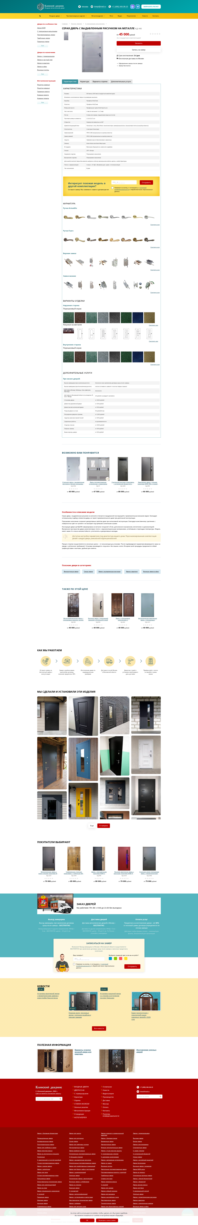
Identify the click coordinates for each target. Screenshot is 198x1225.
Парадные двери (43, 41)
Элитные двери (138, 1194)
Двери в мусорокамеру (140, 1144)
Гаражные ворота (43, 91)
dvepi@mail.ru (145, 1091)
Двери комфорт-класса (77, 1151)
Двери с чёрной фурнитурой (142, 1178)
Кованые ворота (43, 95)
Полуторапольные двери (45, 1144)
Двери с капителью (43, 1169)
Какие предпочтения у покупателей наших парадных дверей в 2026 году (141, 1016)
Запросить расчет (151, 7)
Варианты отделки (100, 82)
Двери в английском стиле (110, 1197)
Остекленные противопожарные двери (82, 1154)
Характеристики (70, 82)
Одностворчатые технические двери (49, 1182)
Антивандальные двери (45, 1141)
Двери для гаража (107, 1188)
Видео (120, 16)
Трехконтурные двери (108, 1203)
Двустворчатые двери (108, 1200)
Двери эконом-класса (140, 1185)
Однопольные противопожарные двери (82, 1163)
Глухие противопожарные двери (48, 1163)
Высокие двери (138, 1138)
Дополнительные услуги (121, 82)
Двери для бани (138, 1188)
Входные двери (54, 16)
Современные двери (44, 1206)
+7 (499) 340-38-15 (146, 1087)
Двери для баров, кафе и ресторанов (81, 1169)
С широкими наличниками (110, 1157)
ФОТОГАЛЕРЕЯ (80, 1117)
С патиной (40, 1194)
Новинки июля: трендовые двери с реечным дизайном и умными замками (80, 1015)
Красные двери (74, 1188)
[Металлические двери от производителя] (49, 1087)
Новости (145, 16)
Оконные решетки (81, 1107)
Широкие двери (42, 1200)
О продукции (79, 1114)
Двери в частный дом (44, 60)
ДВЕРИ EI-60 (79, 1090)
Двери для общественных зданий (112, 1206)
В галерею (103, 826)
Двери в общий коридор (109, 1191)
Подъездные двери (43, 1178)
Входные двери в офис (151, 571)
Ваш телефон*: (78, 955)
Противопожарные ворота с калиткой (113, 1172)
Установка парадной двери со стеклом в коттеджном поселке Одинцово (110, 996)
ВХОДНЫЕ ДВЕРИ (81, 1087)
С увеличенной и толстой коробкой (49, 1160)
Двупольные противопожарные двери (114, 1169)
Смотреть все (155, 224)
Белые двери (137, 1141)
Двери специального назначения (48, 1191)
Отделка (77, 1100)
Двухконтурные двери (71, 571)
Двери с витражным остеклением (112, 1160)
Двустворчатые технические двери (81, 1200)
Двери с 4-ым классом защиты (111, 1151)
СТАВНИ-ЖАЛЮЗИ (81, 1104)
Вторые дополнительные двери (111, 1147)
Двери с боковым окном (109, 1138)
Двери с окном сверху (44, 1166)
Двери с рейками (75, 1203)
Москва (85, 7)
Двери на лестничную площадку (48, 1154)
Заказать (138, 43)
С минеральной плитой (141, 1191)
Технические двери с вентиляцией (81, 1178)
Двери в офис (42, 66)
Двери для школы (75, 1133)
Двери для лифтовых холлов (79, 1144)
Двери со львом (106, 1163)
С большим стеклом (76, 1157)
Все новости (99, 1028)
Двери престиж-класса (44, 1151)
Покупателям (131, 16)
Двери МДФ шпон (139, 1169)
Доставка (106, 1100)
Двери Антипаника (139, 1163)
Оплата (105, 1107)
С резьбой (104, 1185)
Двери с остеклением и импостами (81, 1197)
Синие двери (73, 1141)
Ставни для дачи (106, 1178)
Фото (111, 16)
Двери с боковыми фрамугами (47, 1133)
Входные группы (43, 70)
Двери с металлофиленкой (78, 1194)
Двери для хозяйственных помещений (82, 1166)
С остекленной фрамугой (141, 1154)
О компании (107, 1087)
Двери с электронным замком (143, 1203)
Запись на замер (138, 50)
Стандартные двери (140, 1147)
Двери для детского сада (77, 1206)
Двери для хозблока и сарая (46, 1147)
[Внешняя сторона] (92, 52)
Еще (42, 45)
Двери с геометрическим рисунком (145, 1197)
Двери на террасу (139, 1172)
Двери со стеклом (75, 1185)
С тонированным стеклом (109, 1154)
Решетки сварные (43, 85)
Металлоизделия (97, 16)
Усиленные (41, 1157)
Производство (108, 1097)
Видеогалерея (108, 1094)
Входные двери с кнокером (142, 1166)
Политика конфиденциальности (111, 1115)
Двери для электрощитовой (46, 1185)
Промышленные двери (45, 1138)
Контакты (156, 16)
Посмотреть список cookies (107, 1220)
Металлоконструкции (82, 1111)
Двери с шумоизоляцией (77, 1172)
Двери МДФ (41, 28)
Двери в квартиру (43, 63)
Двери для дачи (42, 1172)
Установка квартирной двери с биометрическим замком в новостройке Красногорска (48, 996)
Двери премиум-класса (109, 1182)
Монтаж (106, 1104)
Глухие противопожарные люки (47, 1175)
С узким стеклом (138, 1151)
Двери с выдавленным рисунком (109, 571)
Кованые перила (43, 98)
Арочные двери (42, 1203)
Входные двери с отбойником (79, 1182)
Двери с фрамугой (139, 1182)
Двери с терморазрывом (45, 56)
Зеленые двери (74, 1175)
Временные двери (107, 1141)
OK (87, 1220)
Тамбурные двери (43, 38)
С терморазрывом (81, 1094)
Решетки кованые (43, 88)
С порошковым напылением (47, 31)
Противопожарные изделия (75, 16)
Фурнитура (84, 82)
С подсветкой (73, 1191)
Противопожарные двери (46, 35)
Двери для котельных (76, 1138)
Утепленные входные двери (142, 1175)
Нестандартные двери (76, 1147)
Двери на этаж (42, 1188)
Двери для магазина (108, 1194)
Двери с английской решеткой (143, 1160)
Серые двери (88, 571)
